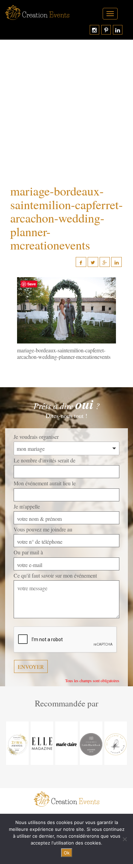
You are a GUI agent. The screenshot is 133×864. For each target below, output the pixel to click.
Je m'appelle (27, 506)
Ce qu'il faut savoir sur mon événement (55, 575)
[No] (124, 839)
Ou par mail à (28, 552)
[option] (17, 743)
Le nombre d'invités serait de (44, 460)
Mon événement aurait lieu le (45, 483)
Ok (67, 852)
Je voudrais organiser (36, 436)
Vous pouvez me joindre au (43, 529)
